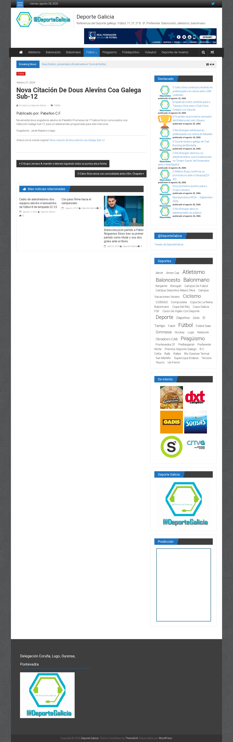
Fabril (171, 326)
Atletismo (34, 52)
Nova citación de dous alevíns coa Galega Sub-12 (76, 140)
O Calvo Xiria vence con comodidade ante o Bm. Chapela (110, 173)
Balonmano (73, 52)
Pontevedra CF (165, 344)
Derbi (196, 318)
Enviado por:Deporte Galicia (32, 105)
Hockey (180, 332)
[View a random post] (212, 52)
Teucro (160, 362)
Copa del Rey (181, 307)
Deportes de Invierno (175, 52)
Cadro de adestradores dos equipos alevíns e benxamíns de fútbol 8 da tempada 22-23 (38, 203)
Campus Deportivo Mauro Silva (175, 290)
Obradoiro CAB (167, 339)
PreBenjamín (186, 344)
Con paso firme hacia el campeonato (76, 201)
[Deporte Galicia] (20, 52)
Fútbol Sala (203, 326)
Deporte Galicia (95, 17)
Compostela (179, 302)
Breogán (175, 286)
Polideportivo (130, 52)
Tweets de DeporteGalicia (168, 244)
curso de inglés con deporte (181, 311)
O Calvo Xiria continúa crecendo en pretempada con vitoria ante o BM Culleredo (193, 91)
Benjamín (161, 286)
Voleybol (150, 52)
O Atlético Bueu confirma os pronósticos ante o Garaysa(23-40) (191, 175)
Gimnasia (164, 332)
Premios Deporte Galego (181, 349)
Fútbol (90, 52)
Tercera (206, 358)
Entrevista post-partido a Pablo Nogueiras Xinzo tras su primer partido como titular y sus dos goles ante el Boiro (124, 235)
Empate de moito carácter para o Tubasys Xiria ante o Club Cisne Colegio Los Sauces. (191, 106)
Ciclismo (192, 296)
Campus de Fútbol (196, 286)
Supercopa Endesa (186, 358)
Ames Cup (172, 273)
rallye (177, 353)
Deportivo (183, 318)
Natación (203, 332)
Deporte (164, 317)
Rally (167, 353)
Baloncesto (53, 52)
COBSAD (162, 302)
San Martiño (163, 358)
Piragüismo (109, 52)
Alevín (159, 273)
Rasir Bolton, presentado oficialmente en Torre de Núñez (74, 64)
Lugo (191, 332)
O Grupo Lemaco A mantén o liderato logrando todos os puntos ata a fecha (64, 163)
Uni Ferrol (174, 362)
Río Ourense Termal (196, 353)
